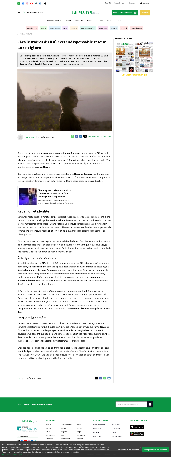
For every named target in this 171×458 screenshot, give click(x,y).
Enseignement (50, 435)
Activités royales (54, 21)
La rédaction (116, 428)
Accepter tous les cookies (155, 449)
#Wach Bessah (55, 28)
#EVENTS (74, 28)
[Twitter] (45, 3)
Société (100, 21)
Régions (64, 432)
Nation (68, 21)
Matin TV (48, 425)
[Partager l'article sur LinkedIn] (80, 136)
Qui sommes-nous (99, 425)
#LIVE (65, 28)
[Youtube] (31, 3)
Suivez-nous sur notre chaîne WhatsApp (99, 136)
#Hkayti (43, 28)
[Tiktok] (36, 3)
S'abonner (145, 12)
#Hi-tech (124, 28)
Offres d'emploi (117, 436)
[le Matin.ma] (85, 12)
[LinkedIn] (40, 3)
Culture (110, 21)
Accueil (20, 34)
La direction (97, 428)
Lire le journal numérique (134, 74)
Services (132, 3)
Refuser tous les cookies (128, 449)
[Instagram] (27, 3)
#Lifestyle (114, 28)
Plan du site (97, 436)
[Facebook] (23, 3)
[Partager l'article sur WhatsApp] (72, 136)
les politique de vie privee (12, 454)
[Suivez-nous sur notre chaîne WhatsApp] (19, 3)
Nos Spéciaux (65, 439)
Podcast (80, 439)
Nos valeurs (115, 425)
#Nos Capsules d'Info (88, 28)
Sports (120, 21)
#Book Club (103, 28)
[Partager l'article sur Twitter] (85, 136)
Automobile (81, 435)
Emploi (79, 432)
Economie (49, 428)
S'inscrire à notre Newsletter (123, 12)
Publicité (108, 3)
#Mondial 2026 (32, 28)
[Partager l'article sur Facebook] (76, 136)
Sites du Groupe (119, 3)
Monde (89, 21)
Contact (114, 432)
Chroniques (49, 439)
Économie (79, 21)
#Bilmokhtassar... (136, 28)
